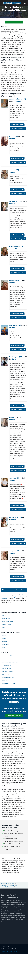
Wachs (15, 595)
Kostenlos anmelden (14, 22)
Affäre (4, 615)
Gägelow (7, 665)
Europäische (15, 597)
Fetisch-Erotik (6, 624)
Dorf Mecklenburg (10, 662)
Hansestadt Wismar (6, 887)
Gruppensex (6, 618)
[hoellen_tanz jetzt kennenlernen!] (4, 361)
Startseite (4, 883)
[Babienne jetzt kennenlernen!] (4, 285)
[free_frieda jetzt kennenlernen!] (4, 330)
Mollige (22, 597)
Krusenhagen (8, 677)
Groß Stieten (8, 683)
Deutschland (11, 883)
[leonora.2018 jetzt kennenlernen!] (4, 522)
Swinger (4, 642)
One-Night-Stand (7, 621)
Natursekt (9, 595)
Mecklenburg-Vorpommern (9, 885)
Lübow (6, 668)
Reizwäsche (4, 599)
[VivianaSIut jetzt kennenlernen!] (4, 206)
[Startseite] (11, 3)
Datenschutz (14, 951)
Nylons (4, 639)
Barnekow (7, 671)
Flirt (3, 627)
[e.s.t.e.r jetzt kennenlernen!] (4, 141)
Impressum (4, 951)
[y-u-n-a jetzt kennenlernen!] (4, 174)
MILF (3, 648)
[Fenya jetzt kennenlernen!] (4, 422)
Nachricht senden (16, 125)
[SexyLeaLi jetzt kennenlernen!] (4, 482)
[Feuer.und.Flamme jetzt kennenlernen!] (4, 103)
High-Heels (5, 645)
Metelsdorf (7, 656)
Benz (6, 680)
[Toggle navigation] (25, 3)
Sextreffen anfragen (17, 129)
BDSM (4, 635)
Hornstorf (7, 659)
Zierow (6, 674)
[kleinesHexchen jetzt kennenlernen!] (4, 251)
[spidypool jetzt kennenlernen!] (4, 555)
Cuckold (22, 595)
